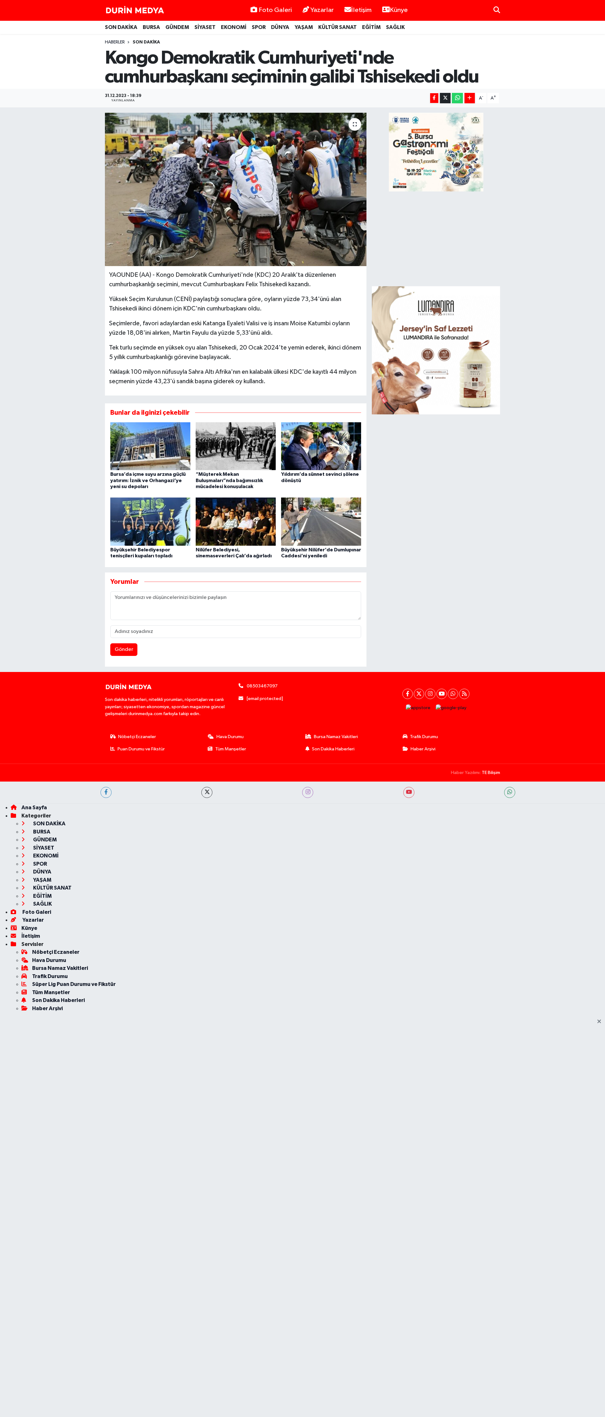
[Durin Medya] (135, 10)
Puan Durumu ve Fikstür (141, 749)
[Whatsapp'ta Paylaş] (457, 98)
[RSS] (464, 694)
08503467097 (262, 686)
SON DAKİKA (121, 27)
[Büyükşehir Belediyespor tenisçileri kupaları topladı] (150, 521)
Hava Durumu (230, 736)
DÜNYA (280, 27)
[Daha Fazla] (469, 98)
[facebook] (106, 792)
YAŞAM (304, 27)
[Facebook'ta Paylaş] (434, 98)
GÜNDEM (177, 27)
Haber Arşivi (423, 749)
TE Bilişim (491, 772)
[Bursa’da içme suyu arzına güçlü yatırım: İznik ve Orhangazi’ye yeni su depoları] (150, 446)
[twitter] (206, 792)
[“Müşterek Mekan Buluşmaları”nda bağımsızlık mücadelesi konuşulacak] (236, 446)
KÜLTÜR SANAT (337, 27)
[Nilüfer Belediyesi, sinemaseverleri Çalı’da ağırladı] (236, 521)
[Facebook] (407, 694)
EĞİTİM (371, 27)
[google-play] (451, 708)
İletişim (361, 10)
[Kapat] (601, 1022)
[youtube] (408, 792)
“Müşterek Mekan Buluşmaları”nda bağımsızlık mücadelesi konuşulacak (229, 480)
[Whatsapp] (453, 694)
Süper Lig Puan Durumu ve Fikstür (74, 984)
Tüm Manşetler (230, 749)
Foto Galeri (275, 10)
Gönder (124, 649)
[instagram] (307, 792)
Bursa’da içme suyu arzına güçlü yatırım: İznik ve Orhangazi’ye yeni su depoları (148, 480)
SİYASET (205, 27)
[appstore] (418, 708)
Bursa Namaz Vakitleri (336, 736)
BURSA (151, 27)
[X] (419, 694)
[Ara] (496, 10)
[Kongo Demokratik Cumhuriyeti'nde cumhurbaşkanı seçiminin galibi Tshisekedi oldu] (236, 189)
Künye (399, 10)
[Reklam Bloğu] (436, 350)
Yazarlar (322, 10)
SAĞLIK (395, 27)
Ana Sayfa (34, 807)
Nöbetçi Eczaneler (137, 736)
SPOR (259, 27)
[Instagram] (430, 694)
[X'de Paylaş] (445, 98)
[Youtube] (441, 694)
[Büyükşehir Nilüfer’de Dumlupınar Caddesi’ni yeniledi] (321, 521)
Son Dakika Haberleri (333, 749)
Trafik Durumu (424, 736)
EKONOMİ (233, 27)
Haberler (115, 42)
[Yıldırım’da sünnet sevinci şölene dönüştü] (321, 446)
